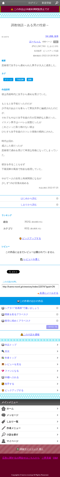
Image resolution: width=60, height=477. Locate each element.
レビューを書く (32, 259)
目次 (7, 351)
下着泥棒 (20, 79)
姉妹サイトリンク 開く (31, 449)
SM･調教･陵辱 (51, 36)
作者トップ (10, 357)
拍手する (9, 383)
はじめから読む (29, 198)
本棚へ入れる (11, 377)
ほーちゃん (35, 41)
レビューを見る (12, 364)
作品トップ (10, 344)
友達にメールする (48, 293)
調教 (30, 79)
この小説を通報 (31, 334)
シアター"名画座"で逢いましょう (21, 308)
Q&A (55, 457)
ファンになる (11, 370)
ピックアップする (31, 238)
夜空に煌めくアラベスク (17, 320)
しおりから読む (29, 204)
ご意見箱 (46, 457)
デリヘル (8, 79)
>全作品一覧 (52, 327)
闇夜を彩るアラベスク (16, 314)
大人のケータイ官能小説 (3, 3)
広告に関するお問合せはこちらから (21, 457)
